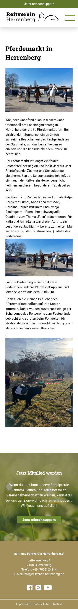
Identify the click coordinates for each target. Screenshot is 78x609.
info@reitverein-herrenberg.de (44, 574)
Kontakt (57, 604)
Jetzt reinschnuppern (39, 4)
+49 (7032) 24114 (44, 569)
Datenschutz (41, 604)
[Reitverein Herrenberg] (32, 17)
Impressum (22, 604)
